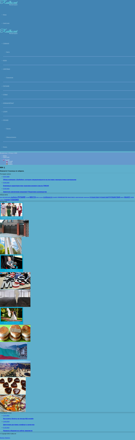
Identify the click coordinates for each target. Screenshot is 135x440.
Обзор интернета (11, 137)
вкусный (5, 197)
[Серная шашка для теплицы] (15, 306)
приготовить (71, 197)
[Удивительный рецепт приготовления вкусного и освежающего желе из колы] (13, 394)
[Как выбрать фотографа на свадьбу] (11, 324)
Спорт (5, 111)
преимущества (62, 197)
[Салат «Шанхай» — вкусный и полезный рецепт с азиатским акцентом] (13, 411)
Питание (6, 86)
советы (2, 199)
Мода (5, 60)
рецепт (127, 197)
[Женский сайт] (9, 5)
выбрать (14, 197)
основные (41, 197)
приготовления (79, 197)
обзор (37, 197)
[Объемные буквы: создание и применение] (15, 289)
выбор (9, 197)
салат (132, 197)
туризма (14, 199)
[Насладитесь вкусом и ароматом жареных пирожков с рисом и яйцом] (15, 341)
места (33, 197)
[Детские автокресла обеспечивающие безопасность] (11, 271)
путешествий (104, 197)
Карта (8, 52)
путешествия (114, 197)
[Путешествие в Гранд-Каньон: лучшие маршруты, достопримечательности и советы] (15, 376)
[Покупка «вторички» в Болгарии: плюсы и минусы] (13, 359)
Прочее (5, 120)
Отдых (5, 94)
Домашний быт (8, 103)
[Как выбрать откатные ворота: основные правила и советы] (14, 236)
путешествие (94, 197)
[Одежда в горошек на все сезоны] (11, 219)
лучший (27, 197)
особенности (47, 197)
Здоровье (6, 69)
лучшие (21, 197)
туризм (7, 200)
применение (86, 197)
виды (1, 197)
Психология (9, 77)
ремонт (122, 197)
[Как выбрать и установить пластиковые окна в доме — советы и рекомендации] (11, 254)
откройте (55, 197)
